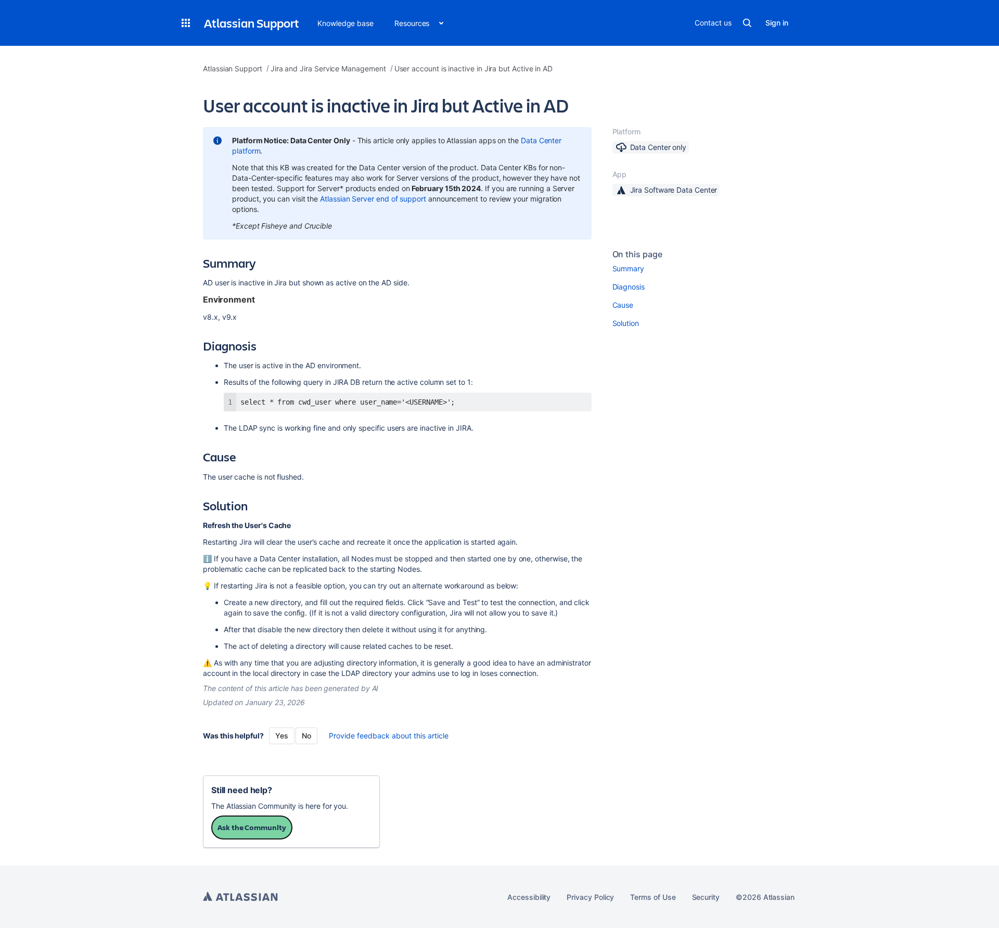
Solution (625, 323)
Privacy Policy (590, 897)
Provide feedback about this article (389, 735)
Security (706, 897)
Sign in (776, 22)
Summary (628, 268)
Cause (623, 304)
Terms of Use (652, 897)
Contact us (713, 22)
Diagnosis (628, 286)
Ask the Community (251, 827)
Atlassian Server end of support (373, 198)
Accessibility (528, 897)
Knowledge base (345, 23)
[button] (186, 23)
